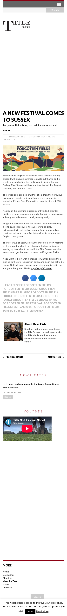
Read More (42, 611)
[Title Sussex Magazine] (33, 24)
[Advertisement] (33, 71)
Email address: (11, 387)
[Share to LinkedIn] (41, 280)
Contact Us (8, 575)
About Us (7, 578)
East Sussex (14, 285)
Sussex (19, 310)
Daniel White (17, 136)
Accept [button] (30, 611)
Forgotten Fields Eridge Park (33, 299)
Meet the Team (10, 581)
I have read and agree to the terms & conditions (32, 384)
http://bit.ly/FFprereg (41, 268)
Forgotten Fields (37, 285)
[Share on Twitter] (33, 280)
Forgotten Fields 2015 (19, 288)
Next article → (56, 356)
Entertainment (37, 136)
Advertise (7, 587)
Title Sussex (34, 310)
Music (51, 136)
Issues (6, 584)
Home (6, 571)
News (7, 139)
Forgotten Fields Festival (23, 303)
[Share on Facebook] (25, 280)
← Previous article (13, 356)
